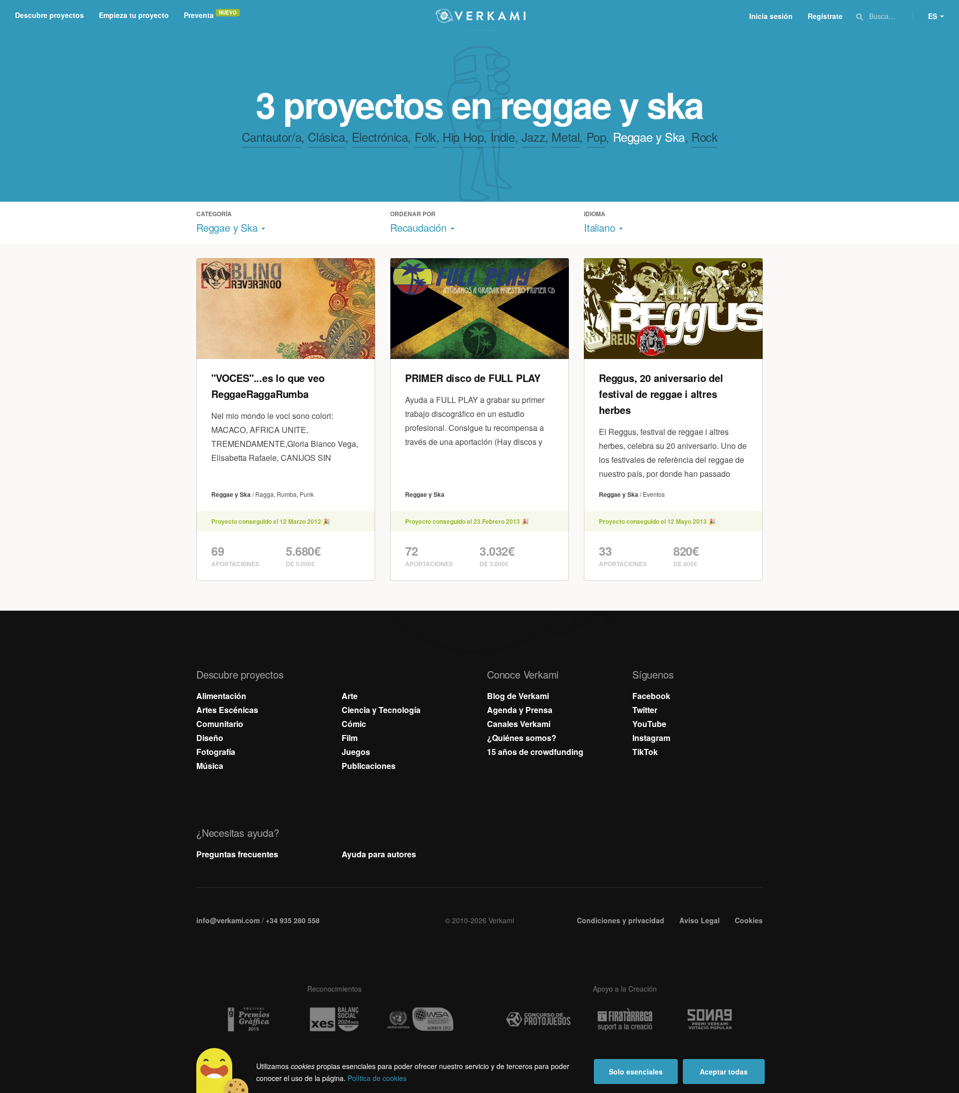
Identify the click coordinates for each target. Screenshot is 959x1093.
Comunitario (219, 723)
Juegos (356, 751)
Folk (425, 136)
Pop (596, 136)
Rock (704, 136)
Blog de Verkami (518, 696)
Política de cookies (377, 1078)
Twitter (644, 710)
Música (209, 765)
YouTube (649, 723)
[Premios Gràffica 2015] (247, 1019)
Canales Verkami (518, 723)
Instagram (651, 737)
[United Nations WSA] (420, 1019)
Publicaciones (369, 765)
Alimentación (221, 696)
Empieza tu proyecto (134, 15)
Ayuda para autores (379, 854)
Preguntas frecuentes (237, 854)
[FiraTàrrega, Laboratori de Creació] (624, 1019)
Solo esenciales (636, 1072)
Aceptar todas (724, 1072)
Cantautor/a (272, 136)
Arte (350, 696)
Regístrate (825, 16)
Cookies (749, 920)
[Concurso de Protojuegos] (538, 1019)
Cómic (354, 723)
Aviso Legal (699, 920)
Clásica (326, 136)
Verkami (480, 15)
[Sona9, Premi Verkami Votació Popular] (711, 1019)
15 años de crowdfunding (535, 751)
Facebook (651, 696)
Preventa (199, 15)
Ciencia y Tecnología (381, 710)
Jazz (533, 136)
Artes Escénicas (227, 710)
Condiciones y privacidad (620, 920)
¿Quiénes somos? (521, 737)
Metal (565, 136)
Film (350, 737)
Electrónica (380, 136)
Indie (502, 136)
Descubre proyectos (49, 15)
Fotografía (215, 751)
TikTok (645, 751)
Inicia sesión (771, 16)
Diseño (209, 737)
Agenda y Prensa (519, 710)
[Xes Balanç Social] (334, 1019)
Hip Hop (463, 136)
